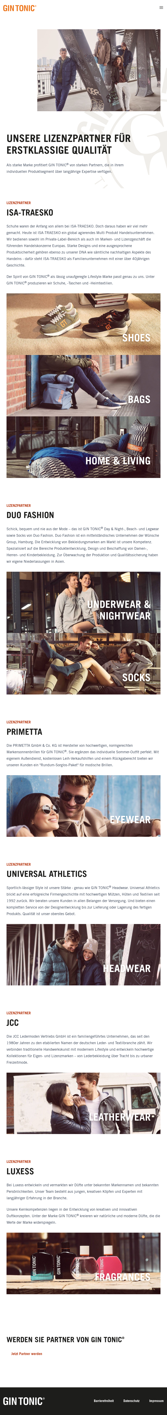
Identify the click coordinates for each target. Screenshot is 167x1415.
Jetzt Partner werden (26, 1354)
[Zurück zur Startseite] (19, 8)
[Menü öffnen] (161, 7)
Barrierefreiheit (104, 1401)
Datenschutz (131, 1401)
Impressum (156, 1401)
